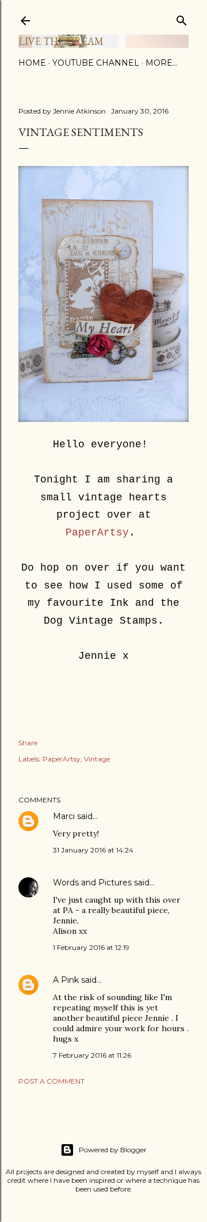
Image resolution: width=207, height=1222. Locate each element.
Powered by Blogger (113, 1149)
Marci (64, 816)
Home (32, 63)
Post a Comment (51, 1081)
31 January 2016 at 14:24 (93, 850)
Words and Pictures (92, 882)
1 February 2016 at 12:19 (91, 947)
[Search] (182, 18)
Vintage (97, 759)
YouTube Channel (95, 63)
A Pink (66, 980)
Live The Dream (60, 41)
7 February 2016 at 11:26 (92, 1055)
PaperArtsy (97, 532)
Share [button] (27, 742)
